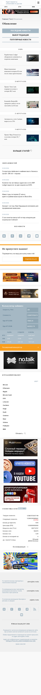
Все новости (19, 226)
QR (34, 641)
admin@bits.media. (23, 636)
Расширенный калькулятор (12, 347)
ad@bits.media (34, 600)
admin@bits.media (33, 582)
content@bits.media (33, 591)
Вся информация (19, 547)
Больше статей (21, 151)
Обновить (19, 433)
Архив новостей (20, 644)
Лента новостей (9, 163)
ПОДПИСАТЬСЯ (31, 259)
